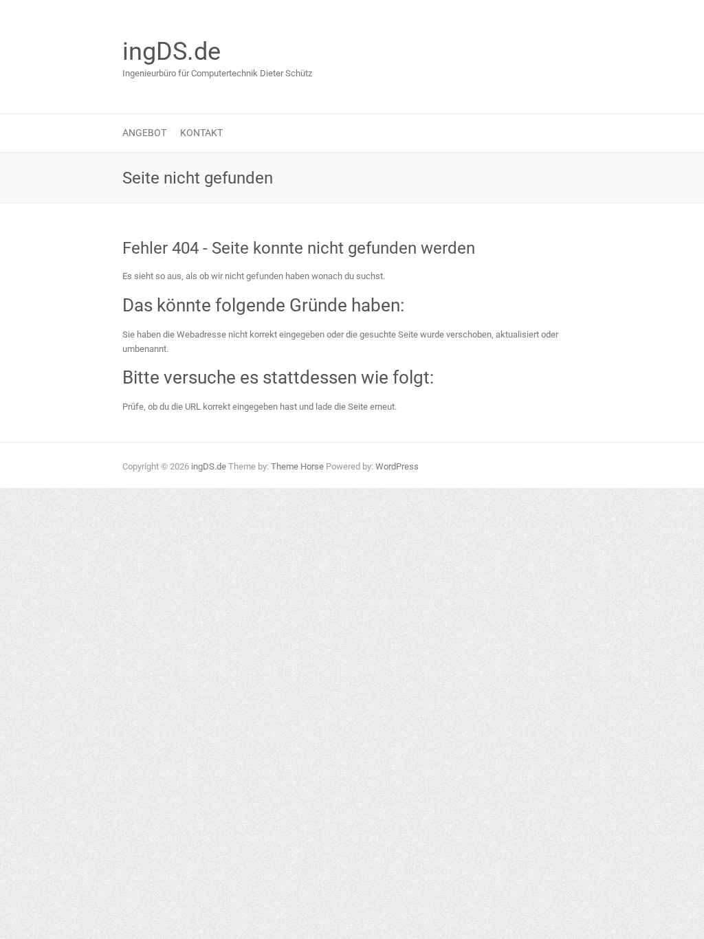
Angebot (144, 132)
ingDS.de (171, 51)
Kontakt (201, 132)
